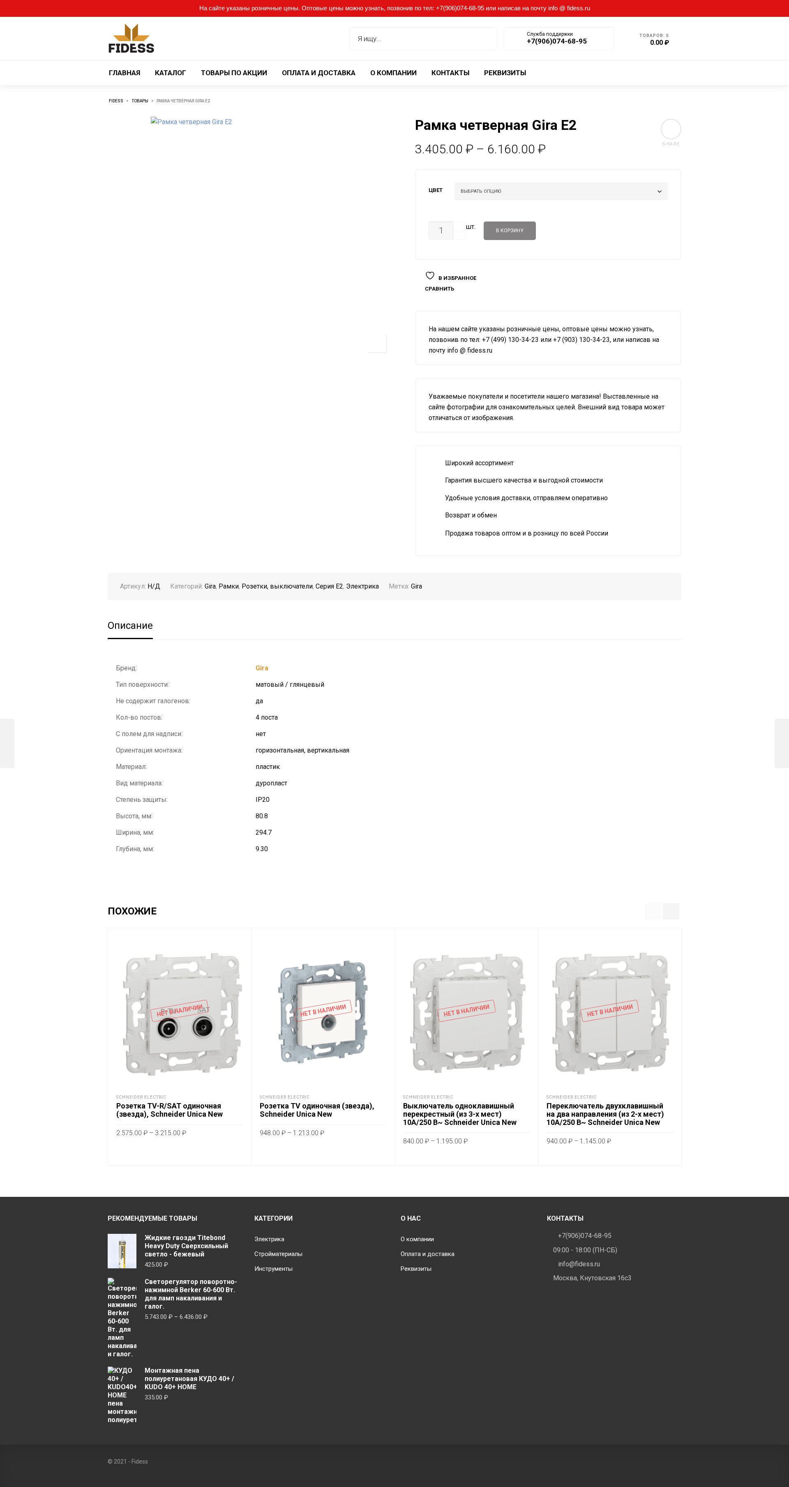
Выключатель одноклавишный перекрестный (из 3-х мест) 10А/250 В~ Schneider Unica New (460, 1114)
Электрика (362, 586)
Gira (210, 586)
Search (485, 38)
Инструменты (273, 1268)
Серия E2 (329, 586)
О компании (417, 1239)
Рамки (229, 586)
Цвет (436, 190)
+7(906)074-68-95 (584, 1236)
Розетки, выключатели (277, 586)
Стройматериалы (278, 1254)
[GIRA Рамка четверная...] (782, 743)
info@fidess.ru (579, 1264)
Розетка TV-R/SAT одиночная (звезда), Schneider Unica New (169, 1109)
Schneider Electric (141, 1097)
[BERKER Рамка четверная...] (7, 743)
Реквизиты (416, 1268)
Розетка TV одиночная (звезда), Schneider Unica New (317, 1109)
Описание (130, 626)
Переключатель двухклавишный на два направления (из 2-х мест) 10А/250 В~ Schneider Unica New (605, 1114)
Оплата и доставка (427, 1254)
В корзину (510, 230)
